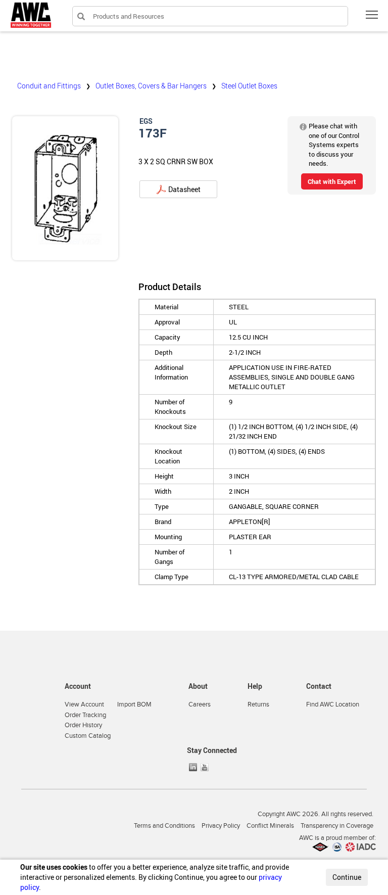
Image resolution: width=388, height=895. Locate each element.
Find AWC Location (332, 704)
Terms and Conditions (164, 826)
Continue (346, 877)
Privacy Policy (221, 826)
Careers (199, 704)
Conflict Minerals (270, 826)
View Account (84, 704)
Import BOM (134, 704)
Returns (258, 704)
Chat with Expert (332, 181)
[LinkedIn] (194, 767)
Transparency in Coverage (337, 826)
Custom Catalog (88, 736)
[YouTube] (206, 767)
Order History (83, 725)
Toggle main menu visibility (372, 14)
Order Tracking (85, 715)
